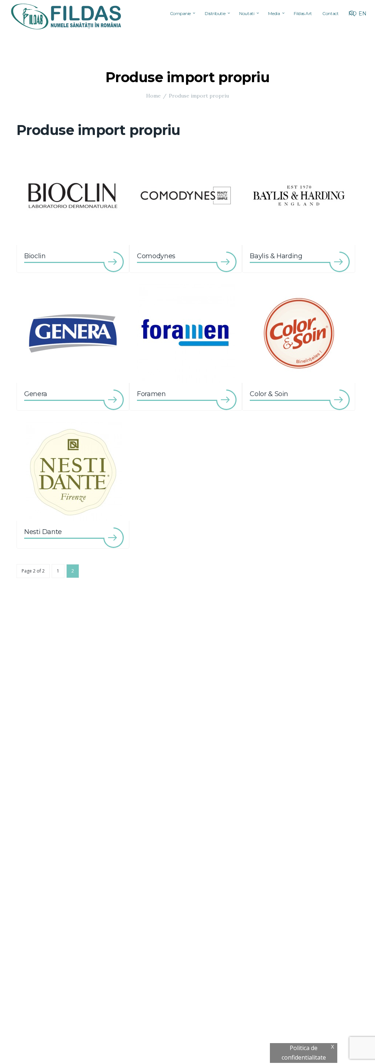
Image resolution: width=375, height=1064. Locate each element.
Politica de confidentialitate (304, 1052)
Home (153, 95)
